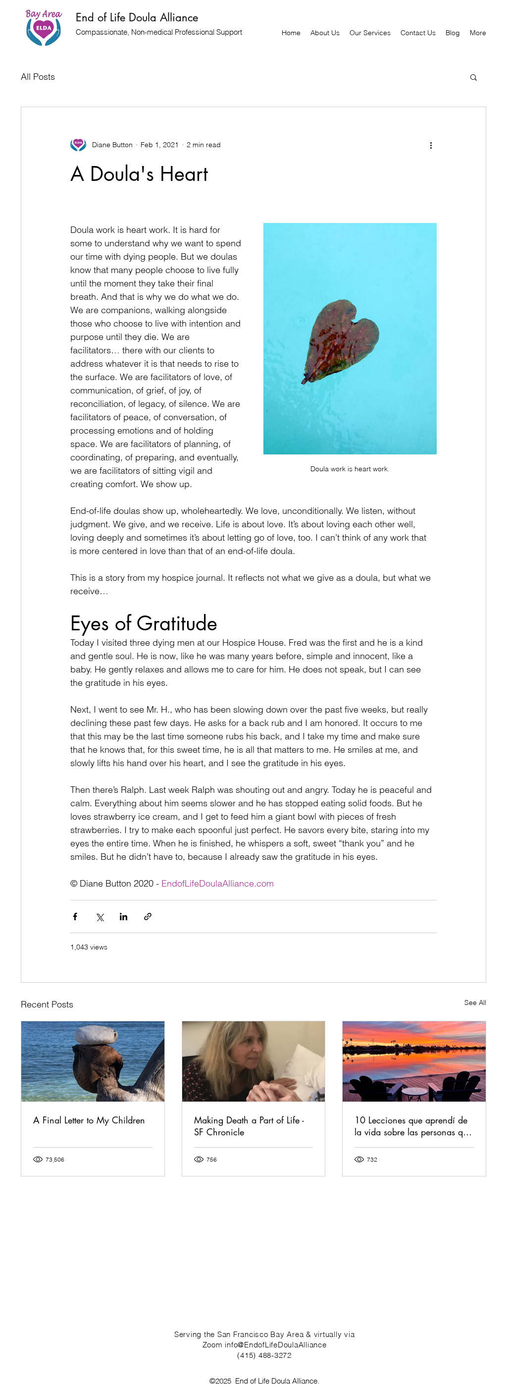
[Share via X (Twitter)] (99, 916)
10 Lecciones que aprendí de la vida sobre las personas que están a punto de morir (413, 1126)
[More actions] (431, 145)
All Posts (38, 76)
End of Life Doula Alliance (137, 17)
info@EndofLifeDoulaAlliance (275, 1344)
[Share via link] (147, 916)
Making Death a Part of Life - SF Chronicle (249, 1126)
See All (475, 1002)
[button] (473, 77)
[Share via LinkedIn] (123, 916)
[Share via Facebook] (75, 916)
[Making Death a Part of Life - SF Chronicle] (253, 1061)
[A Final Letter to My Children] (92, 1061)
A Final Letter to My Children (89, 1120)
